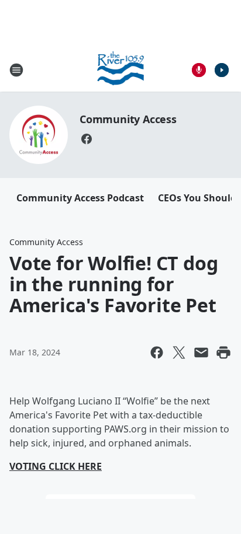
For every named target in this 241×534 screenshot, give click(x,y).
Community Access (128, 119)
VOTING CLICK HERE (55, 466)
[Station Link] (120, 70)
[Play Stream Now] (222, 70)
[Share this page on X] (179, 352)
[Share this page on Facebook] (157, 352)
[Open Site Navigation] (16, 70)
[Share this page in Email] (201, 352)
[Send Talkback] (199, 70)
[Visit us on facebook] (87, 139)
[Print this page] (223, 352)
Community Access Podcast (80, 197)
